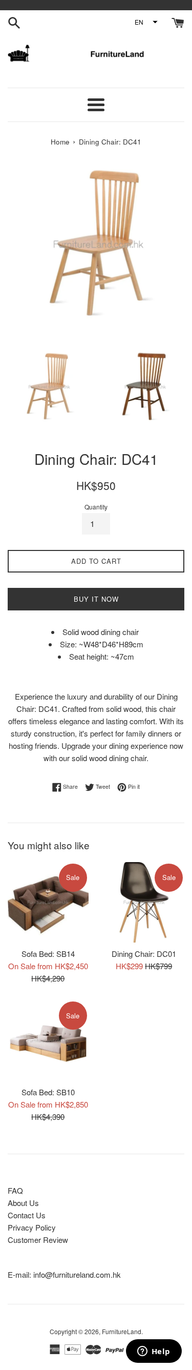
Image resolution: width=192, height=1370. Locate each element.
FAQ (15, 1190)
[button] (145, 22)
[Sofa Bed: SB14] (48, 902)
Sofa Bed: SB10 (48, 1092)
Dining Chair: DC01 (144, 953)
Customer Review (38, 1239)
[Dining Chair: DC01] (144, 902)
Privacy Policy (32, 1227)
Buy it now (96, 599)
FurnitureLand (121, 1331)
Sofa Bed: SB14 (48, 953)
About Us (23, 1202)
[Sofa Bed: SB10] (48, 1040)
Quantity (96, 506)
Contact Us (27, 1215)
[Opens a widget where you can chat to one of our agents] (153, 1352)
